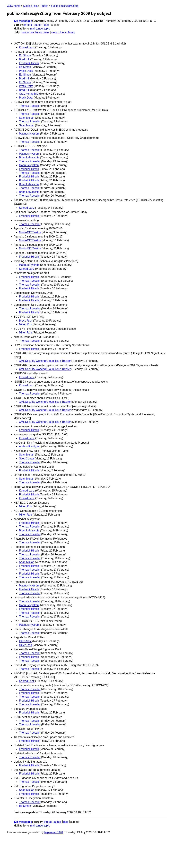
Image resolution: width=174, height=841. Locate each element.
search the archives (63, 32)
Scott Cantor (26, 458)
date (46, 24)
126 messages (23, 20)
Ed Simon (25, 55)
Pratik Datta (26, 70)
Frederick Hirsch (29, 63)
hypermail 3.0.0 (53, 832)
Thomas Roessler (29, 105)
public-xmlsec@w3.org (65, 5)
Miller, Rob (25, 324)
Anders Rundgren (29, 446)
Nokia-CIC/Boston (30, 232)
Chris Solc (25, 641)
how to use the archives (35, 32)
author (37, 24)
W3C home (13, 5)
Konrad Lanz (26, 47)
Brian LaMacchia (29, 157)
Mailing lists (30, 5)
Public (44, 5)
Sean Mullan (26, 117)
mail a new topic (40, 28)
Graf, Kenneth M (29, 93)
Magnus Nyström (29, 133)
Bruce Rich (25, 320)
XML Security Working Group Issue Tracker (45, 360)
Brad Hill (24, 59)
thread (28, 24)
